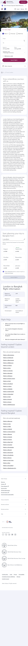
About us (3, 482)
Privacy (15, 574)
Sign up (22, 9)
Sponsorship (4, 488)
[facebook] (3, 535)
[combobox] (13, 239)
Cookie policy (5, 574)
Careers (2, 484)
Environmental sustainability (7, 494)
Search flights (14, 277)
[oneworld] (5, 9)
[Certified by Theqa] (7, 522)
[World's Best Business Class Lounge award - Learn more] (4, 558)
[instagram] (15, 535)
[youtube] (12, 535)
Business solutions (5, 504)
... (4, 72)
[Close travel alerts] (25, 5)
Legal (11, 574)
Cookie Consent (5, 578)
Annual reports (4, 492)
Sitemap (18, 576)
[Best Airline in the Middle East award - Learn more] (4, 565)
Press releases (4, 486)
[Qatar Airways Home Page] (2, 9)
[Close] (1, 2)
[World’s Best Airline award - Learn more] (4, 545)
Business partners (5, 509)
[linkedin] (9, 535)
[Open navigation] (26, 9)
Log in (18, 9)
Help (2, 514)
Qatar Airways (4, 478)
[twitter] (6, 535)
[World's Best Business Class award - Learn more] (4, 551)
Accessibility (21, 574)
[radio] (8, 249)
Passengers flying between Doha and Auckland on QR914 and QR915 (14, 5)
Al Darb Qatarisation (5, 490)
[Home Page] (2, 72)
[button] (15, 324)
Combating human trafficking (8, 576)
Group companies (5, 499)
